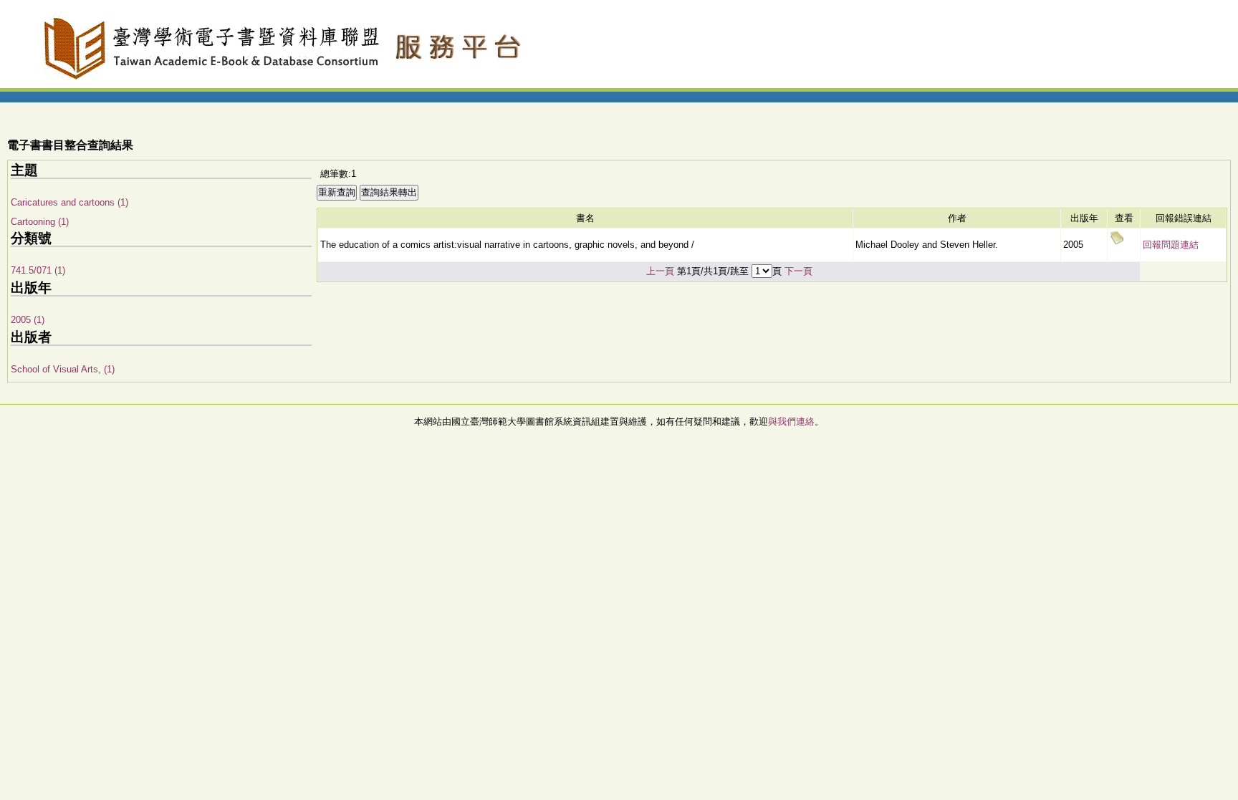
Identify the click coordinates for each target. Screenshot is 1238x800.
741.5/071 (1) (38, 270)
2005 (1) (27, 319)
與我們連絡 (791, 421)
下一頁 (798, 271)
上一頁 (660, 271)
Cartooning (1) (40, 221)
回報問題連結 (1171, 244)
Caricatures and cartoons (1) (69, 202)
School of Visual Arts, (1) (63, 369)
